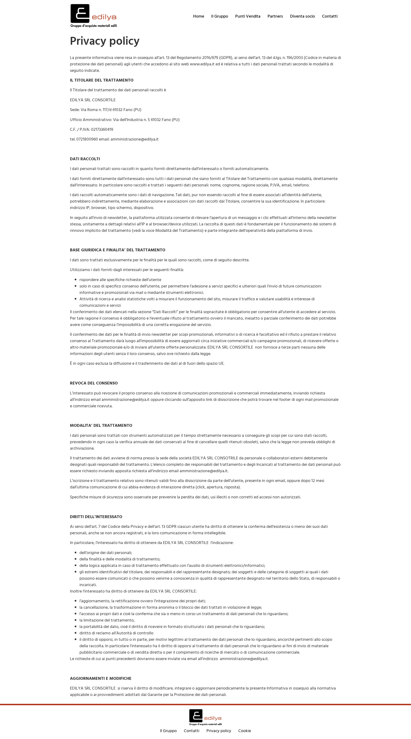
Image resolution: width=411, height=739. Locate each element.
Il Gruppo (219, 16)
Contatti (330, 16)
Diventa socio (302, 16)
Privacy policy (218, 730)
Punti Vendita (247, 16)
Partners (275, 16)
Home (198, 16)
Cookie (244, 730)
